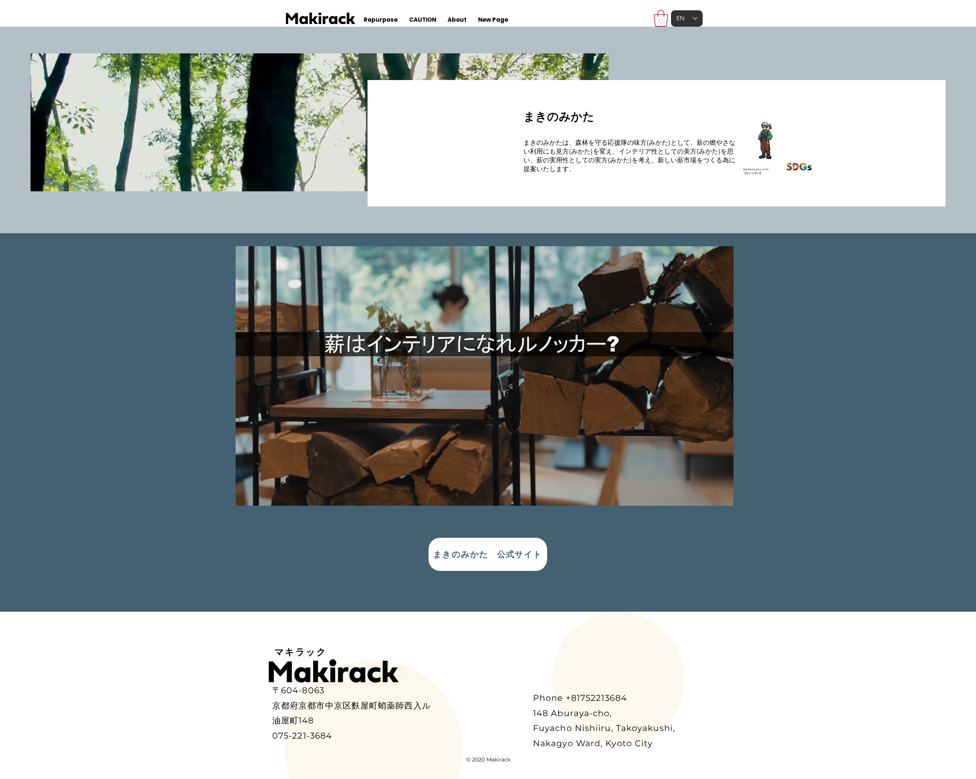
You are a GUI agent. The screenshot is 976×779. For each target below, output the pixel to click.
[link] (661, 18)
